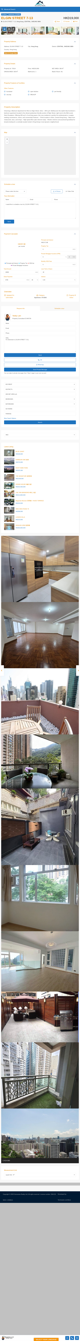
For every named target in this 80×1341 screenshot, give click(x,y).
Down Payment (8, 276)
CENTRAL (27, 21)
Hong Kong (20, 21)
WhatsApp (41, 364)
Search (40, 422)
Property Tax (44, 246)
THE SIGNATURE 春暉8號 (24, 476)
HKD (7, 435)
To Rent (4, 14)
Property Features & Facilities (14, 83)
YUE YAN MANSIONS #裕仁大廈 (26, 492)
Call (41, 360)
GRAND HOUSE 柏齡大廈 (24, 484)
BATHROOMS (10, 404)
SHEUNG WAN (36, 21)
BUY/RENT (9, 384)
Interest (43, 276)
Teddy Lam (16, 316)
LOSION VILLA (20, 517)
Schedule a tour (9, 184)
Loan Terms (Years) (46, 269)
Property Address (10, 41)
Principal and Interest (47, 240)
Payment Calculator (11, 234)
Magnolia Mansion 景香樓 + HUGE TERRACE (30, 500)
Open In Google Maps (11, 53)
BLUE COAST (20, 451)
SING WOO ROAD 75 (22, 509)
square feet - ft (10, 1175)
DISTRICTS (9, 389)
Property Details (9, 63)
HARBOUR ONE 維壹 (22, 459)
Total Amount (7, 269)
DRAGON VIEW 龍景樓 (23, 525)
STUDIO (17, 14)
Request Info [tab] (21, 308)
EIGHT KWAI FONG (22, 468)
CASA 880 (6, 1160)
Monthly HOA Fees (46, 261)
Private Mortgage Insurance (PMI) (50, 253)
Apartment (11, 14)
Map (5, 132)
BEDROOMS (9, 399)
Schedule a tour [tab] (59, 308)
